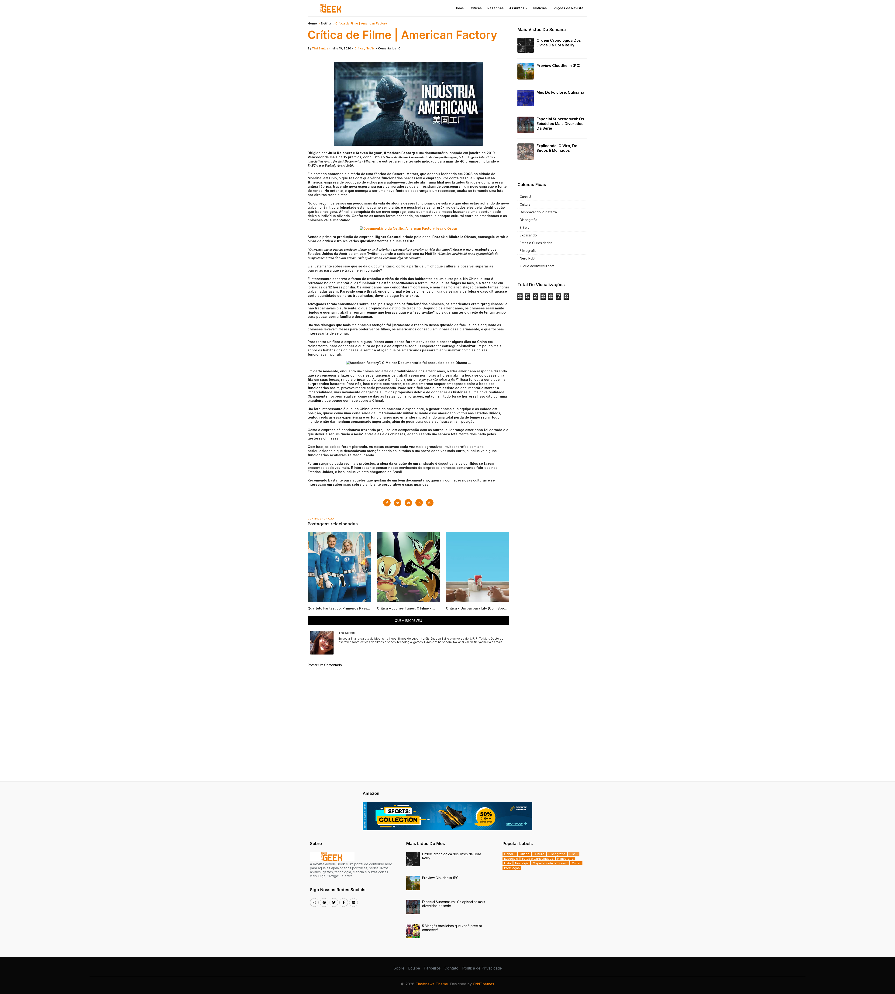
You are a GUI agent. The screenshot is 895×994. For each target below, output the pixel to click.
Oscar (576, 863)
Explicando (528, 235)
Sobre (398, 968)
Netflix (326, 23)
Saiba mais (494, 642)
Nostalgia (522, 863)
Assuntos (516, 8)
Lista (507, 863)
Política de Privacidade (482, 968)
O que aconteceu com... (538, 266)
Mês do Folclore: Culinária (560, 92)
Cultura (525, 204)
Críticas (475, 8)
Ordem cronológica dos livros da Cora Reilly (559, 42)
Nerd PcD (527, 258)
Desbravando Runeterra (538, 212)
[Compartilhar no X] (397, 502)
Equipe (414, 968)
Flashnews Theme (432, 984)
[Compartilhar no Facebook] (387, 502)
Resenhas (495, 8)
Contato (451, 968)
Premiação (512, 868)
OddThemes (483, 984)
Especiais (511, 858)
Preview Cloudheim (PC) (559, 65)
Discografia (528, 220)
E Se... (524, 227)
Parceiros (432, 968)
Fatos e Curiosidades (536, 243)
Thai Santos (320, 48)
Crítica (359, 48)
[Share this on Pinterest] (408, 502)
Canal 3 (525, 197)
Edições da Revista (567, 8)
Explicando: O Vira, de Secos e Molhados (557, 148)
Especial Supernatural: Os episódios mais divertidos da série (560, 124)
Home (459, 8)
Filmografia (528, 251)
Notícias (540, 8)
